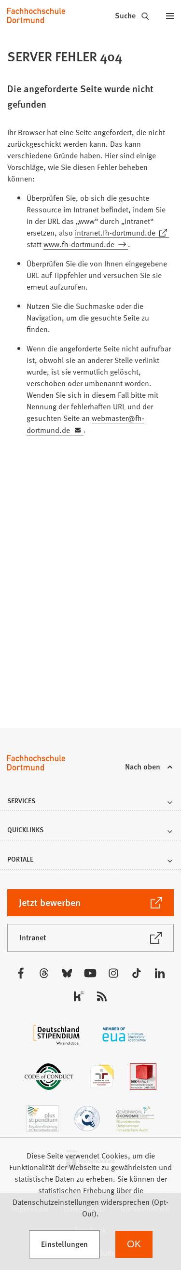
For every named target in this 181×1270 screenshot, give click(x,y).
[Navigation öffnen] (169, 15)
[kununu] (78, 996)
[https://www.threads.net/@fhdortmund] (44, 973)
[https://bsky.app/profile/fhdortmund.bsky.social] (67, 973)
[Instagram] (113, 973)
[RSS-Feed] (101, 996)
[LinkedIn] (159, 973)
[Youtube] (90, 973)
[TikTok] (136, 973)
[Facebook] (20, 973)
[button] (90, 803)
